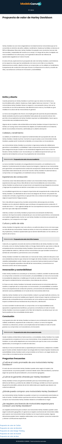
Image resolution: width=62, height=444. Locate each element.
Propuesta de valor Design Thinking (12, 431)
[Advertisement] (30, 33)
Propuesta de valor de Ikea (9, 436)
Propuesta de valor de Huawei (10, 434)
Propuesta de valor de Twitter (10, 425)
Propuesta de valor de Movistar (11, 428)
